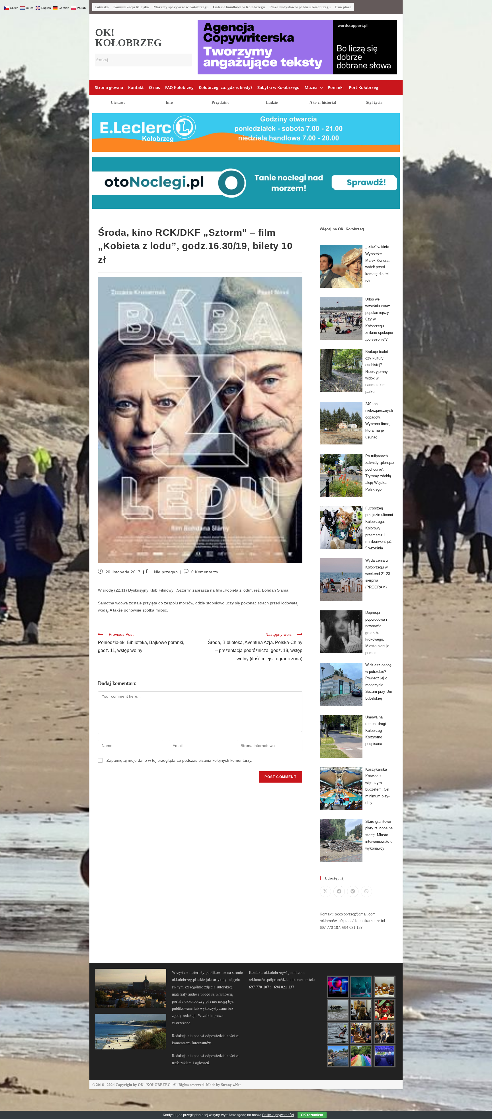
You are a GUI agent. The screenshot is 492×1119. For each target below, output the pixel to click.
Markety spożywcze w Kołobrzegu (180, 7)
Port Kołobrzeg (363, 87)
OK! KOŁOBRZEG (128, 37)
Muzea (311, 87)
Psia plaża (343, 7)
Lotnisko (102, 7)
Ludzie (272, 102)
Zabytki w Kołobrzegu (278, 87)
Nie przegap (166, 572)
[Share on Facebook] (339, 891)
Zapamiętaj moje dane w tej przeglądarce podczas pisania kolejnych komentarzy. (179, 760)
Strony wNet (231, 1085)
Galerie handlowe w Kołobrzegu (239, 7)
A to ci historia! (322, 102)
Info (169, 102)
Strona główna (109, 87)
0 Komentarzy (204, 572)
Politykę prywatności (278, 1115)
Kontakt (136, 87)
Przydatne (220, 102)
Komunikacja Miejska (131, 7)
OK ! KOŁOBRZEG (154, 1085)
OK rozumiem (312, 1115)
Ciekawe (118, 102)
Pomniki (336, 87)
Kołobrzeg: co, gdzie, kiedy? (225, 87)
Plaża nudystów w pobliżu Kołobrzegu (300, 7)
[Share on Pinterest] (352, 891)
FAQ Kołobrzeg (179, 87)
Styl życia (374, 102)
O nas (154, 87)
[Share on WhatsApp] (366, 891)
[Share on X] (325, 891)
